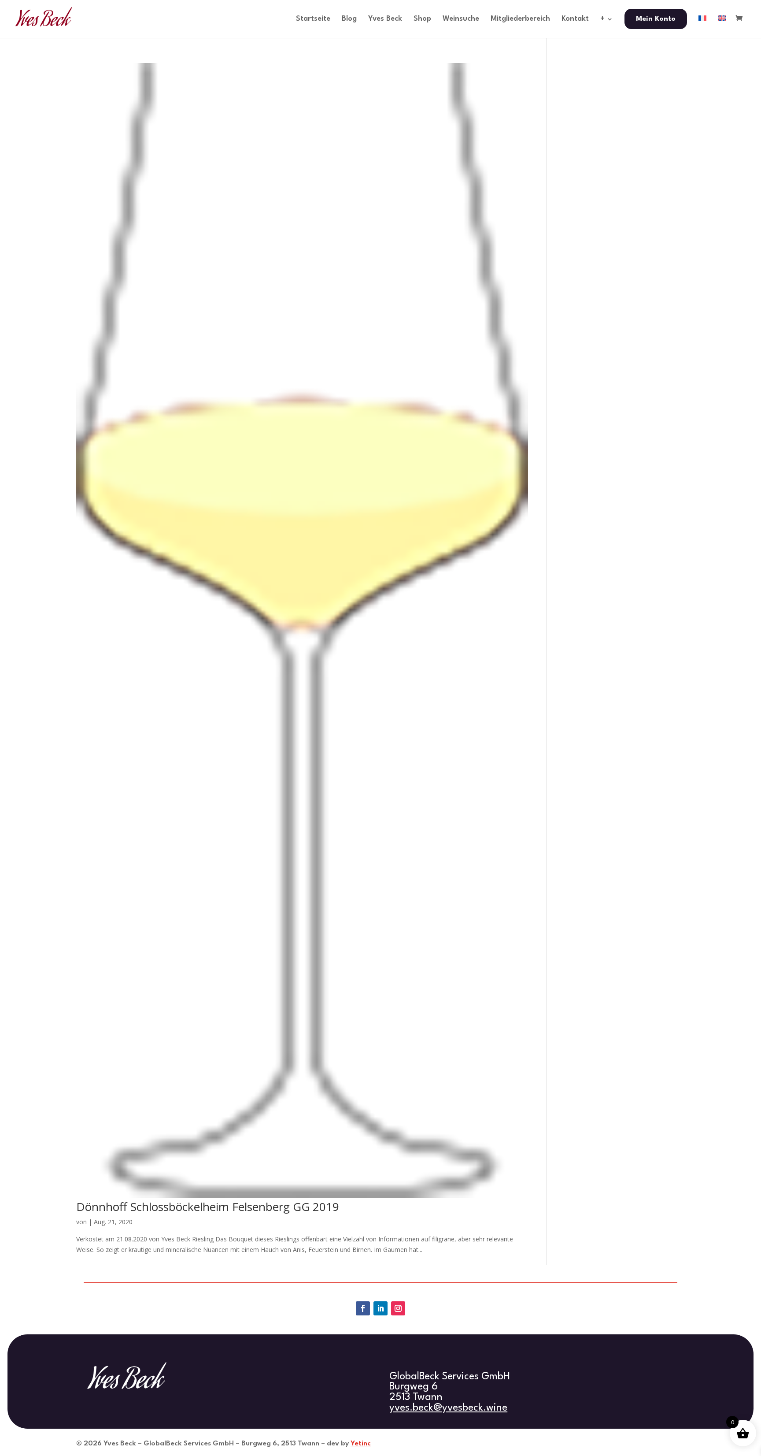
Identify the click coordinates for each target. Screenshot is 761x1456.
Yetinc (361, 1443)
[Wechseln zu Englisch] (722, 26)
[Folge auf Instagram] (398, 1308)
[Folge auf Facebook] (363, 1308)
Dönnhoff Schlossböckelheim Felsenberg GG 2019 (207, 1207)
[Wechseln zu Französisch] (702, 26)
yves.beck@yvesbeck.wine (448, 1408)
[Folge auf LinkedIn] (380, 1308)
